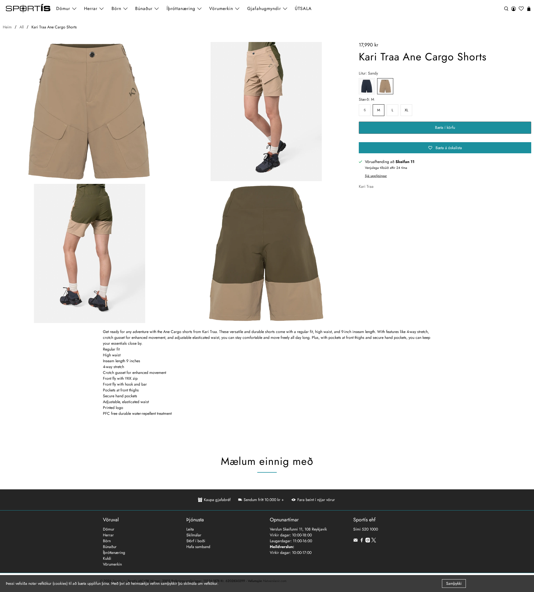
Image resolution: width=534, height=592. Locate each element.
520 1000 (370, 529)
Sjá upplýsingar (376, 175)
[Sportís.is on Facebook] (361, 541)
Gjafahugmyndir (264, 8)
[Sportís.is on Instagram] (367, 541)
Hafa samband (198, 546)
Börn (107, 541)
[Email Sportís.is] (355, 541)
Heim (7, 27)
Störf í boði (195, 541)
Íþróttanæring (181, 8)
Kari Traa (366, 186)
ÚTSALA (303, 8)
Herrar (108, 535)
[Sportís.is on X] (373, 541)
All (21, 27)
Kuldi (107, 558)
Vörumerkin (221, 8)
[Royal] (367, 86)
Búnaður (110, 546)
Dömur (108, 529)
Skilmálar (193, 535)
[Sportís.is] (28, 9)
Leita (190, 529)
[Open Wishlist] (521, 9)
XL (406, 110)
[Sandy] (90, 111)
